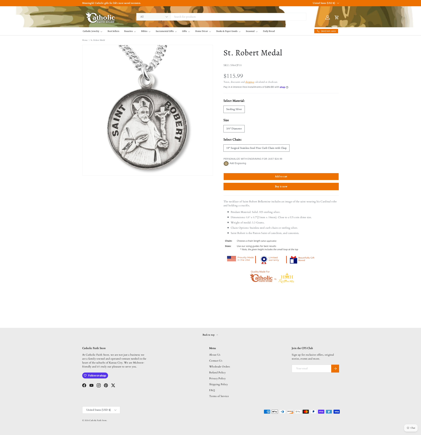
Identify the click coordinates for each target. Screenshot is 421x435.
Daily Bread (269, 31)
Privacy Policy (217, 378)
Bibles (144, 31)
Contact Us (215, 360)
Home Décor (201, 31)
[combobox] (221, 17)
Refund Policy (217, 372)
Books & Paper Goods (226, 31)
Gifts (184, 31)
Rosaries (128, 31)
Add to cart (281, 176)
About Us (214, 355)
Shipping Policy (218, 384)
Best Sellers (113, 31)
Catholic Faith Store (97, 420)
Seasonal (250, 31)
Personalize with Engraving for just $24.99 (252, 158)
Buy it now (281, 186)
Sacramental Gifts (165, 31)
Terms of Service (219, 396)
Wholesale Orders (219, 366)
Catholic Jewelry (91, 31)
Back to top (209, 334)
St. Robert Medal (98, 40)
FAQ (212, 390)
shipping (249, 82)
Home (84, 40)
